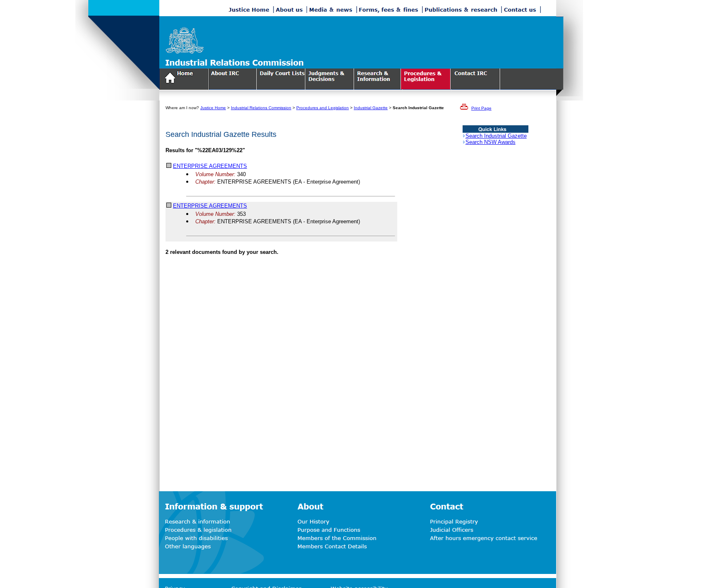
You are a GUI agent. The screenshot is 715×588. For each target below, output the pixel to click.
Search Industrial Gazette (496, 136)
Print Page (481, 108)
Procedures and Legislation (322, 107)
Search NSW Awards (490, 142)
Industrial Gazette (371, 107)
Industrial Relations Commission (261, 107)
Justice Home (213, 107)
